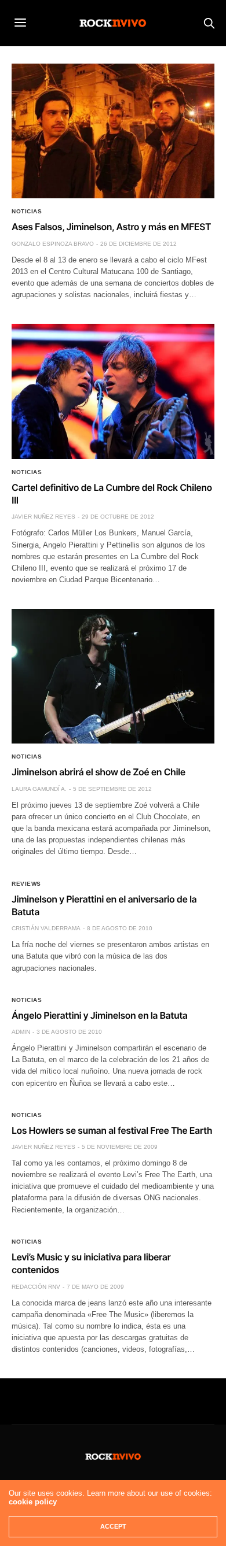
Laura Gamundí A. (39, 789)
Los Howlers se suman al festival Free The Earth (112, 1130)
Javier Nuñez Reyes (43, 516)
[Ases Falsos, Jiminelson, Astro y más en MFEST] (113, 131)
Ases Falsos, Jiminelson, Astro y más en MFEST (111, 226)
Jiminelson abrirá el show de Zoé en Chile (98, 772)
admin (21, 1032)
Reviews (26, 884)
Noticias (27, 211)
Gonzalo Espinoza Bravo (53, 244)
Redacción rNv (36, 1287)
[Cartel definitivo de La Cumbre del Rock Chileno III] (113, 391)
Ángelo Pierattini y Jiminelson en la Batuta (99, 1015)
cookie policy (33, 1501)
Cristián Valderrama (46, 928)
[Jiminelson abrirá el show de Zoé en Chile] (113, 676)
